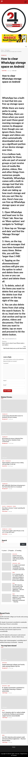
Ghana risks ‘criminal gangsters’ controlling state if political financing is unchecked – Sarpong (6, 598)
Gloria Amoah (5, 511)
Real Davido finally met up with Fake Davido (15, 347)
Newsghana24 (5, 419)
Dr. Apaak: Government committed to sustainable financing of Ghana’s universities (6, 566)
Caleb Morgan (5, 692)
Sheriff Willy (4, 70)
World (14, 506)
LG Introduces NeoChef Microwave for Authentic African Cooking (14, 406)
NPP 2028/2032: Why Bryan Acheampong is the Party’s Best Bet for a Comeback (14, 475)
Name (5, 380)
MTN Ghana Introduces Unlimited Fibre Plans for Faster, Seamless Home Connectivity (14, 428)
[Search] (26, 46)
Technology (3, 55)
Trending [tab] (18, 550)
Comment (6, 363)
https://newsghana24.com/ (10, 338)
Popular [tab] (11, 550)
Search (4, 540)
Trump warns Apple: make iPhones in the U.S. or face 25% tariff (14, 521)
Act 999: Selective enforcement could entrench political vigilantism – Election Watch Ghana (6, 587)
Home (13, 747)
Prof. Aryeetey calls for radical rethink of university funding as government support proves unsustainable (6, 576)
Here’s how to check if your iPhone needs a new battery (13, 343)
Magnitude (23, 753)
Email (5, 385)
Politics (4, 506)
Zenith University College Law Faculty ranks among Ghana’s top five (6, 557)
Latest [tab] (4, 550)
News (19, 563)
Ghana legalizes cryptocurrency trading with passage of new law (14, 452)
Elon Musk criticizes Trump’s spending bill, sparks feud (14, 498)
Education (14, 554)
